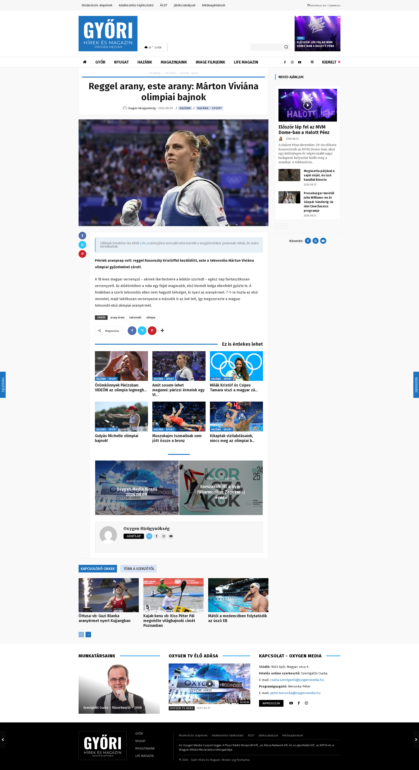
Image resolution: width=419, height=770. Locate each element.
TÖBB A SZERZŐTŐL (139, 569)
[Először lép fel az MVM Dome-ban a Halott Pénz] (317, 33)
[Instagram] (292, 62)
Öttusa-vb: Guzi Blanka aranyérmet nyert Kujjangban (105, 618)
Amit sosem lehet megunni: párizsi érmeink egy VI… (178, 390)
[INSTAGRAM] (306, 703)
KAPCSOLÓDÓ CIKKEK (98, 569)
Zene (300, 38)
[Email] (149, 536)
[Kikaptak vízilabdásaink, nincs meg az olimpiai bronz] (236, 416)
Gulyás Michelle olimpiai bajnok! (116, 438)
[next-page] (88, 634)
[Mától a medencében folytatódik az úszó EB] (238, 595)
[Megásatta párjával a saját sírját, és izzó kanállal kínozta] (289, 175)
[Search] (286, 47)
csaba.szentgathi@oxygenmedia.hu (297, 680)
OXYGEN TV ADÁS (181, 708)
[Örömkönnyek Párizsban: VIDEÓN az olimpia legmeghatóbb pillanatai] (121, 366)
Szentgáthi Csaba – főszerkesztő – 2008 (112, 708)
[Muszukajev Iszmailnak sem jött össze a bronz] (178, 416)
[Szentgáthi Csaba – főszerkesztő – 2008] (119, 688)
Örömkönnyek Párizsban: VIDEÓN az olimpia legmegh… (121, 387)
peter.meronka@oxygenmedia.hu (295, 693)
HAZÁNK (170, 73)
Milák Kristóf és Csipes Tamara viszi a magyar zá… (234, 387)
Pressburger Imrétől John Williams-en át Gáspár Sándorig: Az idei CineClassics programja (319, 202)
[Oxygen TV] (209, 683)
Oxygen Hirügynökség (147, 528)
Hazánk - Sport (209, 108)
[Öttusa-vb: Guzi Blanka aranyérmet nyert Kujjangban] (109, 595)
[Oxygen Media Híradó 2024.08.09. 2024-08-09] (3, 739)
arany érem (117, 317)
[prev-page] (81, 634)
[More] (162, 330)
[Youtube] (299, 62)
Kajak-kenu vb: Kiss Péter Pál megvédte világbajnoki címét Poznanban (169, 621)
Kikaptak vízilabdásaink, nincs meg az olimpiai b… (232, 438)
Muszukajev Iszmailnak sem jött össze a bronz (177, 438)
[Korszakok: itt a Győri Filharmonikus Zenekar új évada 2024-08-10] (416, 739)
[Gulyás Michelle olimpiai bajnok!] (121, 416)
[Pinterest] (152, 330)
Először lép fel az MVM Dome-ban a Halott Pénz (315, 44)
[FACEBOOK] (298, 703)
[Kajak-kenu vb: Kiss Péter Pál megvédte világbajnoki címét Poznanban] (173, 595)
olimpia (150, 317)
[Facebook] (284, 62)
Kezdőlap (155, 73)
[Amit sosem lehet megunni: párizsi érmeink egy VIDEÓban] (178, 366)
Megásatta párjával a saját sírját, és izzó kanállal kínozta (319, 175)
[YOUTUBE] (291, 703)
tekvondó (135, 317)
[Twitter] (142, 330)
